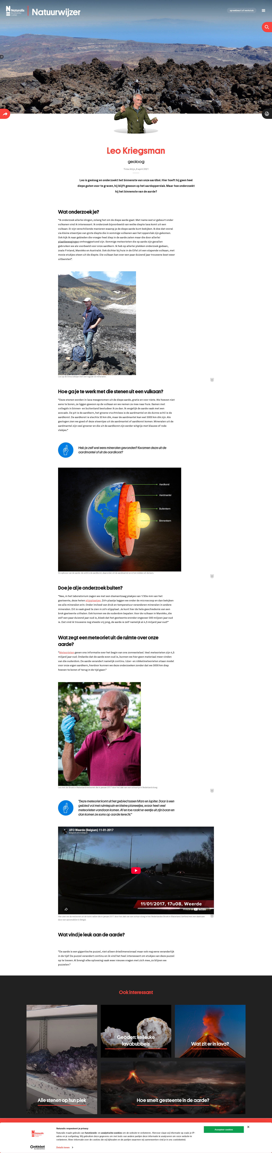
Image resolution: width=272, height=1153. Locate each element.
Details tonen (63, 1147)
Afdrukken (267, 114)
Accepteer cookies (224, 1129)
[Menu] (263, 11)
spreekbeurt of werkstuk (242, 11)
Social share (5, 114)
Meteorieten (66, 652)
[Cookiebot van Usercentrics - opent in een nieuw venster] (37, 1147)
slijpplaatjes (93, 600)
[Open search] (267, 27)
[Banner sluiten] (248, 1127)
